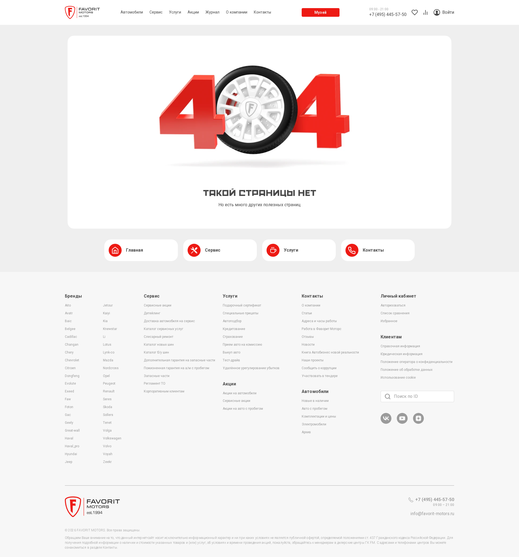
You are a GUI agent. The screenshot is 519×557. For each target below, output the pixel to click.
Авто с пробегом (314, 409)
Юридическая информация (401, 354)
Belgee (70, 329)
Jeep (68, 462)
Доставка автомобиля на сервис (169, 321)
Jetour (108, 305)
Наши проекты (313, 360)
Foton (69, 407)
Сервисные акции (157, 305)
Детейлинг (152, 313)
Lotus (107, 344)
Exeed (69, 391)
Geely (69, 423)
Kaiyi (106, 313)
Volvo (107, 446)
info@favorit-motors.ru (432, 513)
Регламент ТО (154, 383)
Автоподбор (232, 321)
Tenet (107, 423)
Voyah (107, 454)
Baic (68, 321)
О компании (311, 305)
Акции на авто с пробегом (243, 409)
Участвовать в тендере (320, 376)
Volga (107, 430)
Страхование (233, 337)
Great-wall (72, 430)
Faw (68, 399)
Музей (320, 12)
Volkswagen (112, 438)
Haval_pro (72, 446)
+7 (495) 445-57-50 (434, 499)
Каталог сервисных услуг (163, 329)
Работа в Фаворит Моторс (321, 329)
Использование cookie (398, 377)
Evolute (70, 383)
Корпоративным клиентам (164, 391)
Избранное (389, 321)
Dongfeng (72, 376)
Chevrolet (72, 360)
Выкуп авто (231, 352)
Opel (106, 376)
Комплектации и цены (319, 416)
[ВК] (386, 422)
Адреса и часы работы (319, 321)
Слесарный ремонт (158, 337)
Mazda (108, 360)
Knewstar (110, 329)
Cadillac (71, 337)
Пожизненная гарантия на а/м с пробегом (176, 368)
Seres (107, 399)
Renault (109, 391)
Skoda (107, 407)
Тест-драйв (231, 360)
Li (104, 337)
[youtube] (402, 422)
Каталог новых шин (159, 344)
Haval (69, 438)
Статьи (307, 313)
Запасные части (156, 376)
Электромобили (314, 424)
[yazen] (418, 422)
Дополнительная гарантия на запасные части (179, 360)
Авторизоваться (393, 305)
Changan (71, 344)
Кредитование (234, 329)
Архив (306, 432)
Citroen (70, 368)
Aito (68, 305)
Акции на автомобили (240, 393)
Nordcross (111, 368)
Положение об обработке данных (406, 370)
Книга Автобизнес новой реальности (330, 352)
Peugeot (109, 383)
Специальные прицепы (240, 313)
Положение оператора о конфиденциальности (417, 362)
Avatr (69, 313)
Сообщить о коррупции (319, 368)
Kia (105, 321)
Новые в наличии (315, 401)
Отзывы (308, 337)
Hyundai (71, 454)
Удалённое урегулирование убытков (251, 368)
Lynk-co (108, 352)
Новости (308, 344)
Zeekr (107, 462)
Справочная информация (400, 346)
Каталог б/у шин (156, 352)
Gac (68, 415)
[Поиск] (388, 396)
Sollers (108, 415)
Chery (69, 352)
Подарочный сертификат (242, 305)
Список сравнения (395, 313)
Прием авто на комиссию (242, 344)
